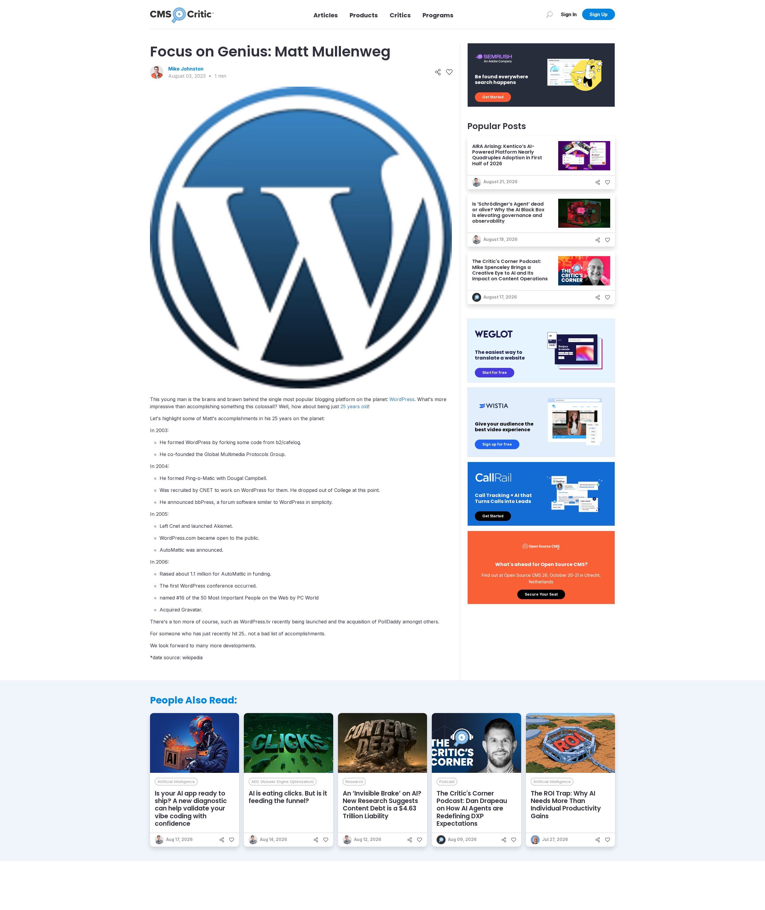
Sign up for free (497, 444)
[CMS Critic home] (182, 14)
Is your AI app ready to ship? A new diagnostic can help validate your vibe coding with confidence (191, 808)
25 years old (354, 406)
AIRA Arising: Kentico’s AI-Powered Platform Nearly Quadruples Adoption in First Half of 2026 (507, 155)
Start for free (494, 372)
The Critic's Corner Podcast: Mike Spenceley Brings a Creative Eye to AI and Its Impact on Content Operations (510, 270)
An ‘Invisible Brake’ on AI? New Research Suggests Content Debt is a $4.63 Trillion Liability (382, 804)
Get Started (493, 97)
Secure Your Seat (541, 594)
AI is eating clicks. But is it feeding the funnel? (288, 797)
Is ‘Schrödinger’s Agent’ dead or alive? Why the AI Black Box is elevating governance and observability (508, 213)
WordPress (401, 399)
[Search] (549, 14)
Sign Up (599, 14)
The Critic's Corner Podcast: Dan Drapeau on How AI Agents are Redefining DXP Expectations (472, 808)
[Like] (449, 72)
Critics (400, 15)
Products (364, 15)
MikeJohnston (186, 69)
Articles (325, 15)
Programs (438, 15)
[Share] (438, 72)
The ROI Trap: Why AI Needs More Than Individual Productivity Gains (566, 804)
